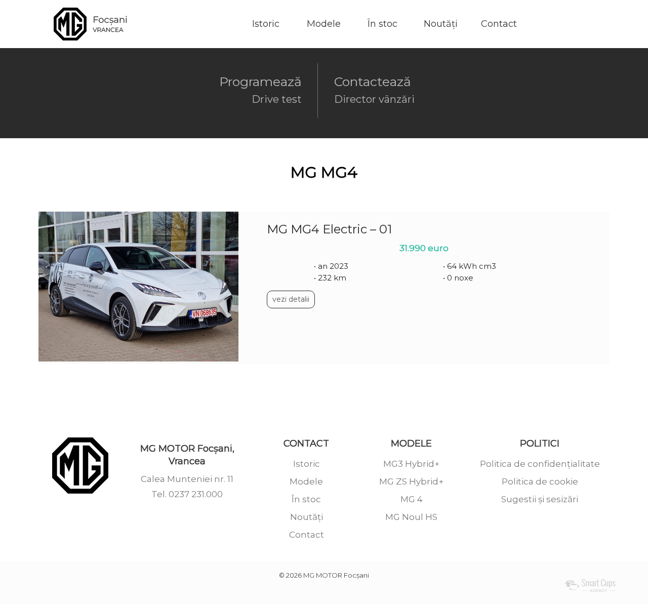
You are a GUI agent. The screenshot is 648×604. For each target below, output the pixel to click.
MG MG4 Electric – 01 (329, 229)
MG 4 (411, 499)
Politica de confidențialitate (540, 464)
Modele (324, 23)
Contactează (374, 89)
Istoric (265, 23)
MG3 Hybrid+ (411, 464)
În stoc (382, 23)
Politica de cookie (540, 481)
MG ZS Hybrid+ (411, 481)
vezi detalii (290, 299)
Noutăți (441, 23)
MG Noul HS (411, 517)
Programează (260, 89)
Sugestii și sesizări (539, 499)
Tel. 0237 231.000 (187, 494)
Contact (499, 23)
